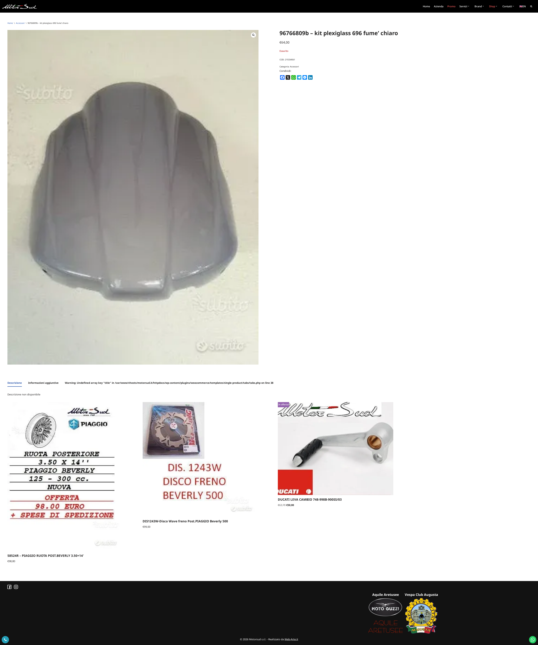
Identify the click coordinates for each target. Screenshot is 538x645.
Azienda (438, 6)
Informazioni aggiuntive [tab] (43, 382)
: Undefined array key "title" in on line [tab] (169, 382)
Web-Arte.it (291, 639)
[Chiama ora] (5, 639)
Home (426, 6)
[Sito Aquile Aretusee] (386, 632)
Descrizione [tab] (14, 382)
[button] (469, 6)
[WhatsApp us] (532, 639)
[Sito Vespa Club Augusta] (421, 632)
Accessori (20, 23)
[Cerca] (531, 6)
